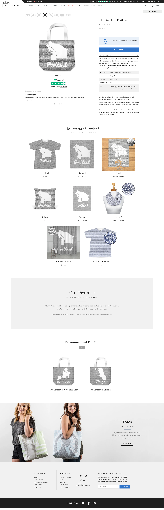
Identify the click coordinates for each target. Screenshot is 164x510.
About (36, 477)
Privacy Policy (38, 487)
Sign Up (125, 486)
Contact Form (64, 484)
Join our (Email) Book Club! (152, 1)
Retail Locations (38, 479)
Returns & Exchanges (66, 477)
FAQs (61, 479)
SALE (63, 6)
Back (61, 75)
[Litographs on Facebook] (89, 503)
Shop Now (127, 443)
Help (146, 6)
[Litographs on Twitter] (83, 503)
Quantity (102, 28)
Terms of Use (38, 484)
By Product (42, 6)
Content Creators (64, 487)
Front (56, 75)
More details (128, 99)
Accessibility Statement (41, 482)
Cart (156, 5)
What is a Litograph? (152, 11)
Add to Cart (119, 49)
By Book (30, 6)
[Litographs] (12, 4)
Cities (82, 347)
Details (105, 55)
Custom (55, 6)
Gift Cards (72, 6)
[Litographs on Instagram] (95, 503)
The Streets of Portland (113, 20)
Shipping (106, 94)
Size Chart (62, 482)
